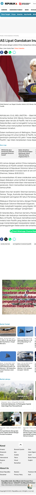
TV (1, 463)
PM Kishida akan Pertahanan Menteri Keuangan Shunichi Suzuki (7, 152)
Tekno (16, 457)
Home (1, 35)
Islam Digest (32, 452)
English (30, 460)
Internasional (8, 35)
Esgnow (2, 460)
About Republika (5, 472)
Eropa (13, 14)
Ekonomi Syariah (16, 10)
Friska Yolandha (19, 48)
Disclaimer (3, 474)
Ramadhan (17, 463)
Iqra (15, 452)
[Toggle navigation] (2, 3)
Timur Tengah (5, 14)
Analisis (16, 455)
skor (26, 10)
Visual (16, 460)
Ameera (2, 449)
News (2, 455)
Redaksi (16, 472)
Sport (29, 455)
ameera (4, 10)
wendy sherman (5, 244)
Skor (29, 449)
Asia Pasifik (27, 14)
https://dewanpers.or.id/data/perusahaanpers (15, 485)
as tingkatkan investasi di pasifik (22, 244)
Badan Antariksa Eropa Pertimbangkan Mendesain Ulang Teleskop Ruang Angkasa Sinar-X (25, 153)
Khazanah (3, 452)
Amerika (19, 14)
